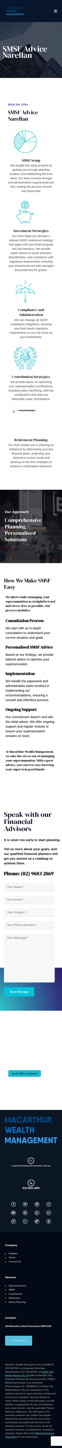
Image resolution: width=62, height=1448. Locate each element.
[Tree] (48, 1221)
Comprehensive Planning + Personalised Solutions (23, 529)
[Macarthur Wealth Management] (15, 11)
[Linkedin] (37, 1204)
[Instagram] (48, 1204)
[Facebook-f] (13, 1204)
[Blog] (37, 1213)
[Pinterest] (25, 1213)
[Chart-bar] (25, 1221)
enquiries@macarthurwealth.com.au (31, 1165)
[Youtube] (13, 1213)
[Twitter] (25, 1204)
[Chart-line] (48, 1213)
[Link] (13, 1221)
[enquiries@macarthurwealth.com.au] (31, 1160)
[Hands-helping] (37, 1221)
